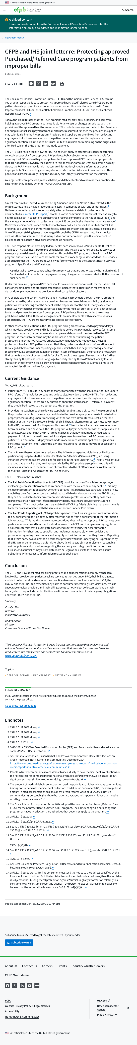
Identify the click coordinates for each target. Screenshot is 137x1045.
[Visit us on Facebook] (7, 985)
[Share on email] (53, 83)
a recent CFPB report (35, 214)
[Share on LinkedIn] (45, 83)
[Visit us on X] (14, 985)
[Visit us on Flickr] (36, 985)
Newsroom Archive (14, 37)
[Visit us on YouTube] (29, 985)
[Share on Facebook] (31, 83)
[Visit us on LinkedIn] (22, 985)
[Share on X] (38, 83)
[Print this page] (62, 84)
